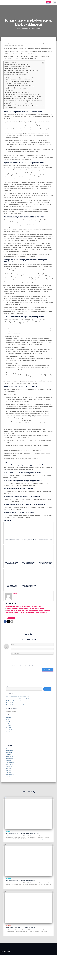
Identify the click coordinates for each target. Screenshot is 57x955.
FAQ (6, 76)
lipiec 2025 (8, 731)
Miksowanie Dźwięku (9, 758)
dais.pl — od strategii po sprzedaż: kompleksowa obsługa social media (17, 696)
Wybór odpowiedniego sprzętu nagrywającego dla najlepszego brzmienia (28, 610)
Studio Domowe (8, 772)
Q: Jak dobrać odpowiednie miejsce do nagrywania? (20, 85)
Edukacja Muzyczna (9, 750)
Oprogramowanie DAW (10, 762)
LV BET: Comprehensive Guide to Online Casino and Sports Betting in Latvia (25, 105)
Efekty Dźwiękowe (9, 752)
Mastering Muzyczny (9, 756)
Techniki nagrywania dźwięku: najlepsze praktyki (17, 72)
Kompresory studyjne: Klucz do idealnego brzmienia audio (23, 606)
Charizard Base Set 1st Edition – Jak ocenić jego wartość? (20, 927)
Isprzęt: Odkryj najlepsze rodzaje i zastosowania (17, 92)
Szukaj (7, 686)
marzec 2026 (8, 721)
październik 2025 (9, 729)
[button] (54, 2)
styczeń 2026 (8, 725)
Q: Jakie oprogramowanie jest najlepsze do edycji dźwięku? (21, 87)
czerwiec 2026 (8, 717)
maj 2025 (7, 733)
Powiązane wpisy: (13, 107)
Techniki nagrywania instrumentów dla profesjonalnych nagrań (25, 608)
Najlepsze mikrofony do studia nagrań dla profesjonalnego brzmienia (26, 612)
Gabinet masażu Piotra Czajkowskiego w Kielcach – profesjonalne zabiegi (18, 698)
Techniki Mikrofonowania (10, 774)
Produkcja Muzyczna (9, 764)
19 (6, 748)
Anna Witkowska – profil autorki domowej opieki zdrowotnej (15, 700)
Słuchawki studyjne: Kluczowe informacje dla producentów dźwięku (22, 94)
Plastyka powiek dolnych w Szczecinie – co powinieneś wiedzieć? (16, 702)
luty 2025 (7, 737)
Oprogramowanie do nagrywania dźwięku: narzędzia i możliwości (21, 70)
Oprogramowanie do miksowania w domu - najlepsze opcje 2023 (22, 98)
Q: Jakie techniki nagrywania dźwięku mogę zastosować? (21, 81)
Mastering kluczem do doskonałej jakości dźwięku (18, 102)
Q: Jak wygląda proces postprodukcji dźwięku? (18, 88)
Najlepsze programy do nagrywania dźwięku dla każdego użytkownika (23, 96)
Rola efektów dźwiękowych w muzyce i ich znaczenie (19, 103)
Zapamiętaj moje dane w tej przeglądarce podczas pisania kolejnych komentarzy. (24, 665)
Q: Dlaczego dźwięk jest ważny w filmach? (17, 83)
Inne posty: (10, 90)
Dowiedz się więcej (40, 838)
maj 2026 (7, 719)
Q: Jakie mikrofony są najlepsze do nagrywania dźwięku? (21, 77)
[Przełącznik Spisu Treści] (42, 62)
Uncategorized (8, 776)
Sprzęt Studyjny (8, 768)
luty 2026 (7, 723)
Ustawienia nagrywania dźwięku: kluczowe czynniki (18, 68)
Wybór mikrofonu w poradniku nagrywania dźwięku (17, 66)
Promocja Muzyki (9, 766)
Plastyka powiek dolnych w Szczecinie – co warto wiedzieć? (15, 704)
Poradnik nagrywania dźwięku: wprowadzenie (16, 64)
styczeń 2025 (8, 739)
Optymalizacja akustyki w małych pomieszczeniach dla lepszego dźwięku (24, 100)
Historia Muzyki (8, 754)
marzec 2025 (8, 735)
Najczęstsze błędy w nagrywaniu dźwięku (15, 74)
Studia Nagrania (8, 770)
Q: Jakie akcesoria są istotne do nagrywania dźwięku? (20, 79)
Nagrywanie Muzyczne (9, 760)
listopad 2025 (8, 727)
